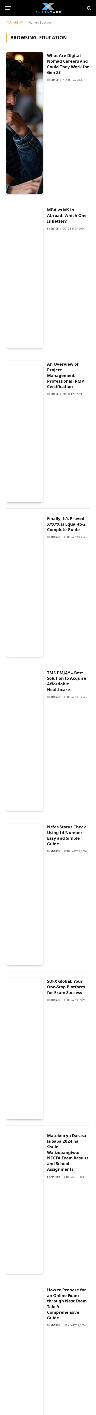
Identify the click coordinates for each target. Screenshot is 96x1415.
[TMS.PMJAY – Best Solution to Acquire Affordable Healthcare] (24, 740)
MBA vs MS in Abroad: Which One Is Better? (67, 215)
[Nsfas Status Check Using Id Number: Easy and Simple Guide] (24, 894)
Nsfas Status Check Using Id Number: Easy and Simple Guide (66, 835)
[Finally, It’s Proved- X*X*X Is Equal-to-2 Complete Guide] (24, 586)
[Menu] (8, 8)
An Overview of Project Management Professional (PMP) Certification (66, 375)
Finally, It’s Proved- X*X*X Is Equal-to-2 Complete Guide (66, 524)
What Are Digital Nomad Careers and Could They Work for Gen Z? (68, 64)
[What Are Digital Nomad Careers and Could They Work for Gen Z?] (24, 123)
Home (33, 22)
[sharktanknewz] (48, 8)
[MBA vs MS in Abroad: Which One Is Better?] (24, 277)
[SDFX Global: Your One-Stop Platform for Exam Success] (24, 1048)
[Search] (88, 8)
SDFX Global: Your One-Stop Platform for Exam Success (66, 986)
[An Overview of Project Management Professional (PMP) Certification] (24, 431)
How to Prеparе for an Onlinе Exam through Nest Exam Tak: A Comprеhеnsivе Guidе (67, 1304)
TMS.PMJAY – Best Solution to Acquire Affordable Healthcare (66, 681)
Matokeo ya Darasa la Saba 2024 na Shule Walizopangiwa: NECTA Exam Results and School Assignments (67, 1152)
